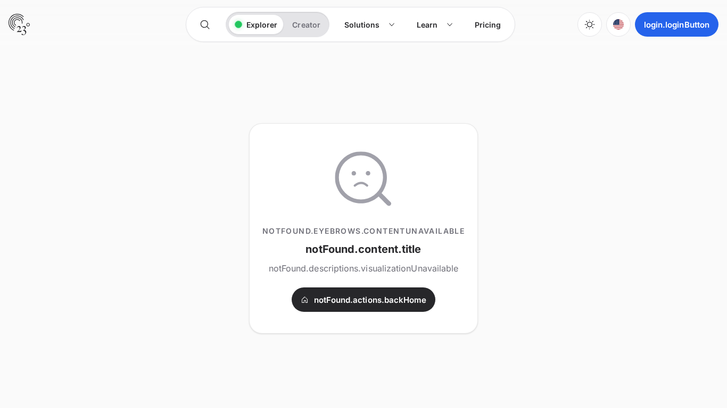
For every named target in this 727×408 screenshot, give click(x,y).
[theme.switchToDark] (589, 24)
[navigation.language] (618, 24)
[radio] (256, 24)
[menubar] (422, 25)
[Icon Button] (205, 24)
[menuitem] (370, 25)
